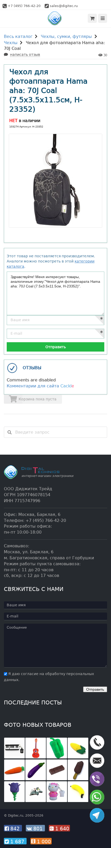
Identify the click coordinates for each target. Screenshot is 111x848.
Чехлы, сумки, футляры (66, 36)
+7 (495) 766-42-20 (24, 6)
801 (38, 828)
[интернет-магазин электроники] (55, 18)
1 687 (17, 841)
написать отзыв (25, 54)
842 (15, 828)
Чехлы (11, 42)
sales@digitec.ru (64, 6)
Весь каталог (18, 36)
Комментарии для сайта (40, 385)
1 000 (43, 841)
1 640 (61, 828)
